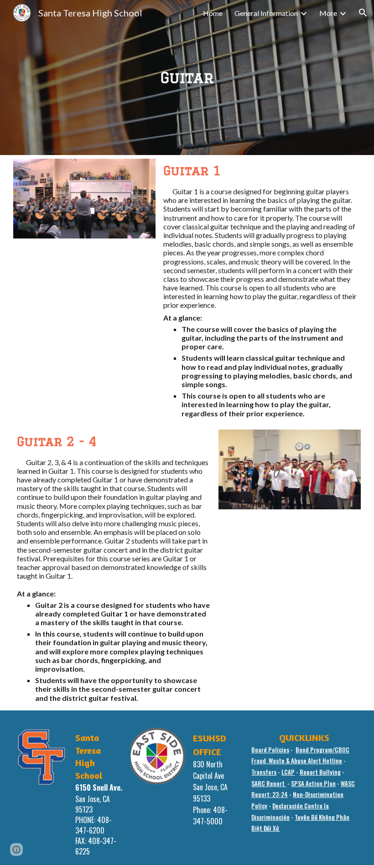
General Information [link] (266, 13)
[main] (187, 77)
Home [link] (213, 13)
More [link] (328, 13)
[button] (363, 13)
